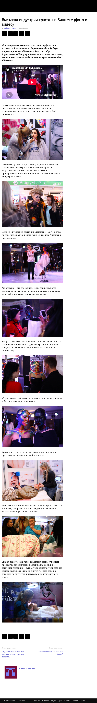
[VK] (15, 33)
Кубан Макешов (10, 28)
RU (88, 701)
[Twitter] (10, 33)
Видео (53, 701)
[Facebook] (4, 33)
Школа (67, 701)
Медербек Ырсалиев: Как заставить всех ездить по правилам (13, 654)
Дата (60, 701)
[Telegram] (21, 33)
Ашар (82, 701)
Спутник (75, 701)
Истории (45, 701)
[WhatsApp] (27, 33)
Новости (37, 701)
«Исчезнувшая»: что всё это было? (51, 652)
